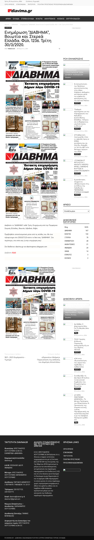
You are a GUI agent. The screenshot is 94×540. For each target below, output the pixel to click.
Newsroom (11, 48)
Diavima (68, 77)
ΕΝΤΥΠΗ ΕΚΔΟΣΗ (73, 19)
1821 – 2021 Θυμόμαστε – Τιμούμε (15, 358)
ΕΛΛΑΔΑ (16, 19)
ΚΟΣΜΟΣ (60, 19)
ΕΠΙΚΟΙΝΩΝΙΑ (21, 4)
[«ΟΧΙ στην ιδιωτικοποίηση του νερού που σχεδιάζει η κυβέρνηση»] (67, 360)
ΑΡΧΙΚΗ (8, 19)
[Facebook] (7, 54)
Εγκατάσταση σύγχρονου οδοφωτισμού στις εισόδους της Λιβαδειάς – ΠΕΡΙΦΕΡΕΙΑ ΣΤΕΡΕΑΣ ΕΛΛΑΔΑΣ (81, 186)
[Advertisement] (62, 11)
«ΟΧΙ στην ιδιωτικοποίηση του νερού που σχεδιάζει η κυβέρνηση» (80, 363)
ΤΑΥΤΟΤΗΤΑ (31, 4)
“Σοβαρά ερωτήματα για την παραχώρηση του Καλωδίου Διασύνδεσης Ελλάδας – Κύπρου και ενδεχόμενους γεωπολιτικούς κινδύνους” (81, 118)
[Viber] (28, 54)
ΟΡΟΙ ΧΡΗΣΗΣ (9, 4)
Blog (76, 332)
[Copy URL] (33, 54)
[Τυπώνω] (22, 54)
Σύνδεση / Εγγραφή (32, 1)
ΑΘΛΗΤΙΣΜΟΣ (49, 19)
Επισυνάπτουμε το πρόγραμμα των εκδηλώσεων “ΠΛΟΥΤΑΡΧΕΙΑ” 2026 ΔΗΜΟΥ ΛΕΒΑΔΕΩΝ (74, 70)
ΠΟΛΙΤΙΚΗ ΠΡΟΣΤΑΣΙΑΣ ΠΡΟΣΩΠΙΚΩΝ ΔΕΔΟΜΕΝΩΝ (55, 4)
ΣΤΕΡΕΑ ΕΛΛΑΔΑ (27, 19)
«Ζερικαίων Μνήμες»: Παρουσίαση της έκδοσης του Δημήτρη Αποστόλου (48, 359)
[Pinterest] (17, 54)
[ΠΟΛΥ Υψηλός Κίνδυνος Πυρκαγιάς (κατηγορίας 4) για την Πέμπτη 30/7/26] (67, 341)
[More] (38, 54)
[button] (86, 19)
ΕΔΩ (14, 253)
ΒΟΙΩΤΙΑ (39, 19)
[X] (12, 54)
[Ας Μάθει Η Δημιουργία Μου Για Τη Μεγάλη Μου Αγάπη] (67, 326)
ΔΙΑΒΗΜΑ (15, 24)
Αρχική (7, 24)
